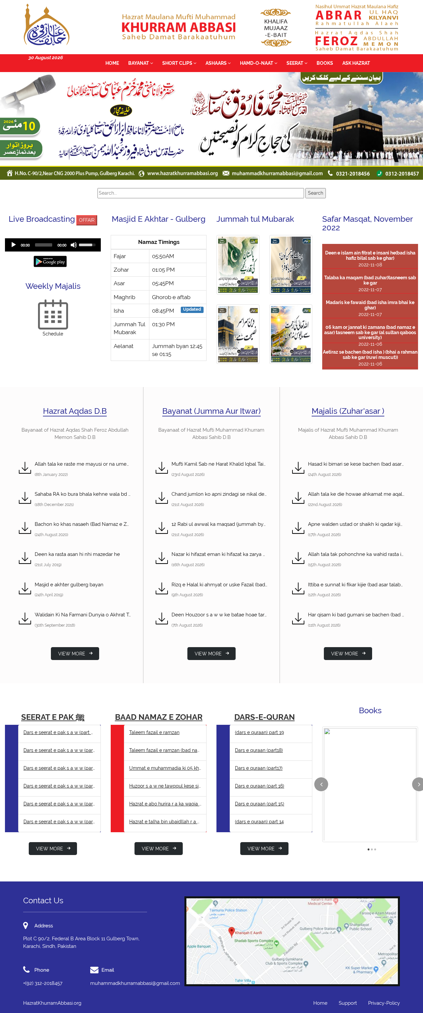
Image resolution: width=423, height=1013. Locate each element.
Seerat (295, 63)
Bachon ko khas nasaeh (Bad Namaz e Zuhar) (83, 524)
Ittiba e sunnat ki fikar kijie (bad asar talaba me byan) (356, 585)
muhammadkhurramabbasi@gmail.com (135, 983)
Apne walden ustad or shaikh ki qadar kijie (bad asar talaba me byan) (356, 524)
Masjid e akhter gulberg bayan (69, 585)
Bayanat (139, 63)
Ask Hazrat (356, 63)
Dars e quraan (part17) (259, 768)
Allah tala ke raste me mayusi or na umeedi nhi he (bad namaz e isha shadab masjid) (83, 464)
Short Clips (177, 63)
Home (112, 63)
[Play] (13, 245)
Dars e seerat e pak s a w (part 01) (59, 732)
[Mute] (73, 245)
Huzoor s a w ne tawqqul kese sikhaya (165, 786)
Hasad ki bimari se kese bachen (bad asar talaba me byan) (356, 464)
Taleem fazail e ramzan (154, 732)
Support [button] (348, 1003)
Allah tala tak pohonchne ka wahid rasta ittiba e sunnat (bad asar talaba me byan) (356, 554)
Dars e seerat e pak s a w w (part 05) (59, 786)
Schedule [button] (53, 333)
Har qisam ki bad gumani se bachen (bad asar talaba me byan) (356, 615)
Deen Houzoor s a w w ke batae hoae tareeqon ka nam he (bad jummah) (220, 615)
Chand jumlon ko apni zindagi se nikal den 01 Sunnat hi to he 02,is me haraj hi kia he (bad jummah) (220, 494)
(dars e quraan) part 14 (259, 821)
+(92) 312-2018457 (42, 983)
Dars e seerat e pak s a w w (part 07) (59, 750)
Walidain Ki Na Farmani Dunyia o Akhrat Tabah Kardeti (83, 615)
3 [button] (375, 847)
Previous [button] (321, 784)
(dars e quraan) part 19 (259, 732)
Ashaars (217, 63)
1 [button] (368, 847)
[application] (53, 245)
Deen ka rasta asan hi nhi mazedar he (77, 554)
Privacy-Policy (384, 1003)
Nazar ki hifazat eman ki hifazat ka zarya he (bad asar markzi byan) (220, 554)
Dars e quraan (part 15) (259, 803)
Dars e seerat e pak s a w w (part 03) (59, 821)
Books (325, 63)
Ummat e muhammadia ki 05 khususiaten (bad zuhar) (165, 768)
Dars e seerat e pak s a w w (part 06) (59, 768)
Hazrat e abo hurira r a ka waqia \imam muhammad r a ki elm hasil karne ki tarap (165, 803)
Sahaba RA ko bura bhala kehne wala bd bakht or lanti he (83, 494)
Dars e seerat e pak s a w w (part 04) (59, 803)
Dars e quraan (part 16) (259, 786)
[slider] (43, 245)
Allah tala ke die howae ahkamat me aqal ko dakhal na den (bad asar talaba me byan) (356, 494)
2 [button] (371, 847)
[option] (370, 784)
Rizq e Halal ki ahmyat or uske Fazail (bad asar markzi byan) (220, 585)
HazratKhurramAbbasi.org (52, 1003)
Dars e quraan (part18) (259, 750)
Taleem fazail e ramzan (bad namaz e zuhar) (165, 750)
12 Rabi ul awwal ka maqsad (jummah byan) (220, 524)
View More (71, 653)
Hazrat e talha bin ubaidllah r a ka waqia (165, 821)
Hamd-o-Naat (257, 63)
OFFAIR (87, 220)
